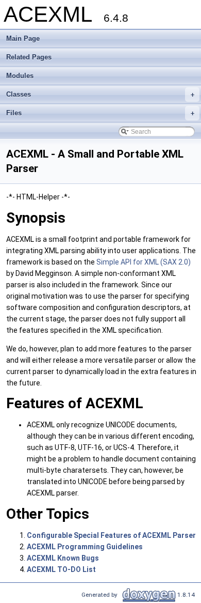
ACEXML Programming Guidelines (85, 547)
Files (100, 113)
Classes (100, 94)
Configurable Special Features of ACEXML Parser (111, 535)
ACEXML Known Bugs (63, 558)
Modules (20, 76)
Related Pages (29, 57)
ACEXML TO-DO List (61, 569)
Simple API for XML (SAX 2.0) (143, 262)
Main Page (23, 38)
